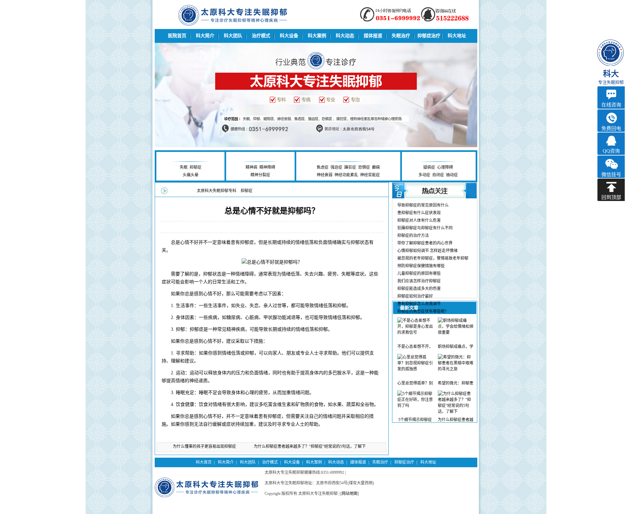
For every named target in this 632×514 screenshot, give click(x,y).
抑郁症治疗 (428, 35)
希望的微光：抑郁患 (455, 383)
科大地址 (457, 35)
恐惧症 (364, 167)
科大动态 (345, 35)
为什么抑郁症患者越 (455, 419)
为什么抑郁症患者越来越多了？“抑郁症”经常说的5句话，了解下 (310, 446)
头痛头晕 (190, 175)
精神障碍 (267, 167)
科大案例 (317, 35)
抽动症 (452, 175)
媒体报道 (373, 35)
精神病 (251, 167)
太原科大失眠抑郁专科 (216, 190)
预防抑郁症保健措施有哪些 (421, 266)
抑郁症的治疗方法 (413, 235)
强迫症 (336, 167)
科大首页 (204, 462)
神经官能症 (370, 175)
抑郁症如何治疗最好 (415, 296)
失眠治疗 (401, 35)
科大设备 (289, 35)
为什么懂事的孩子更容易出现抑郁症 (204, 446)
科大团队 (233, 35)
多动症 (424, 175)
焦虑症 (323, 167)
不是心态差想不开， (415, 346)
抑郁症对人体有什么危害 (419, 220)
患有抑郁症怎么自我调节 (419, 303)
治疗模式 (261, 35)
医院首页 (177, 35)
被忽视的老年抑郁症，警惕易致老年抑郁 (432, 258)
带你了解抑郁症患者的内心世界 (425, 243)
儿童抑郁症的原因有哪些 (419, 273)
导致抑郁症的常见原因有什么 (423, 205)
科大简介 (205, 35)
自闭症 (438, 175)
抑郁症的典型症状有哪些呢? (421, 311)
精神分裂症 (260, 175)
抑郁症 (195, 167)
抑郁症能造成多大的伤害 (419, 288)
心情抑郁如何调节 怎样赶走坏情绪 (427, 250)
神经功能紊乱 (346, 175)
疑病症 (429, 167)
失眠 (184, 167)
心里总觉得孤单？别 (415, 383)
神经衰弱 (324, 175)
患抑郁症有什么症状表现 (419, 213)
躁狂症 (350, 167)
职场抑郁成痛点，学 (455, 346)
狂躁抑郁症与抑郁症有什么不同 (425, 228)
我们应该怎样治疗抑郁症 (419, 281)
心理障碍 (445, 167)
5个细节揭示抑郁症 (415, 419)
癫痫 (376, 167)
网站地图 (349, 493)
